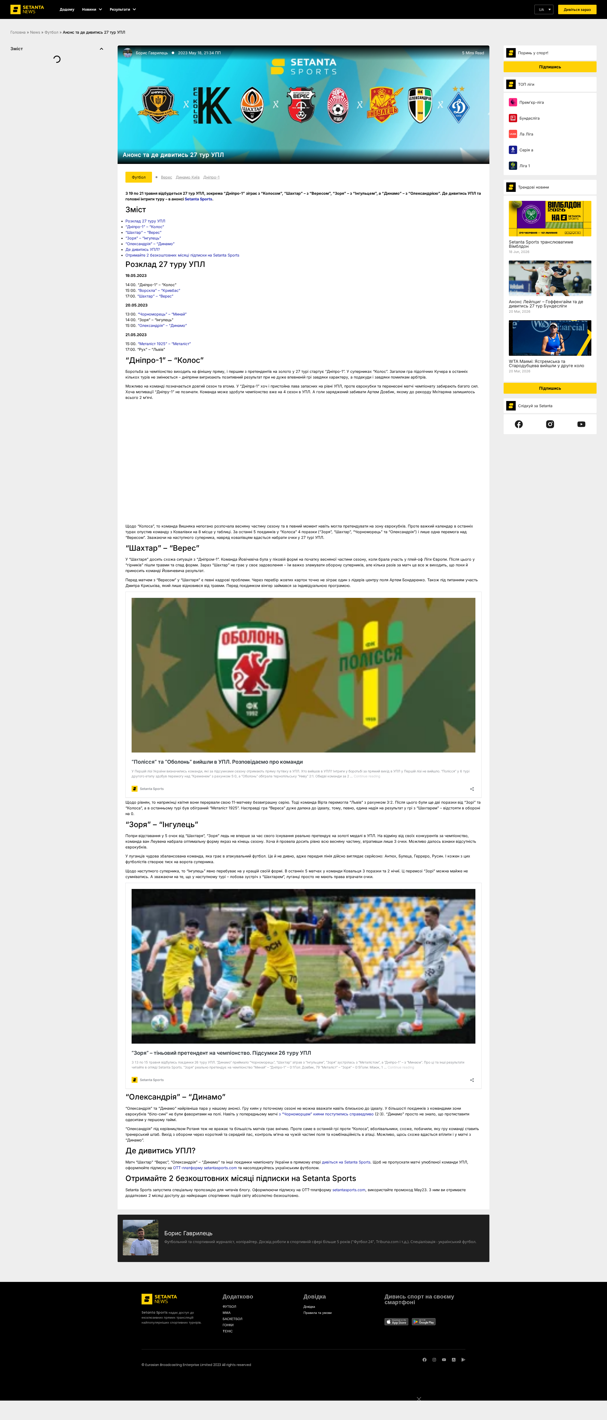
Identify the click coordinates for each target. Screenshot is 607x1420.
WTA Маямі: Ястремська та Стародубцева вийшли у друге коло (546, 363)
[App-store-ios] (454, 1360)
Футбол (51, 32)
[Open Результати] (134, 9)
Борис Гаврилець (152, 52)
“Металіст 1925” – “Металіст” (164, 343)
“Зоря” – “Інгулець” (143, 238)
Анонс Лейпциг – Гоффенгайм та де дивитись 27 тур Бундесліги (546, 303)
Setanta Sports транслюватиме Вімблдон (541, 244)
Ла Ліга (526, 134)
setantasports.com (348, 1189)
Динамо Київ (188, 177)
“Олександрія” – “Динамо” (150, 243)
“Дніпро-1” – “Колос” (144, 226)
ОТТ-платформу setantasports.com (205, 1167)
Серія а (526, 150)
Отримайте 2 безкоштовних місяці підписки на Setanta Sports (182, 255)
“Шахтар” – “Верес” (143, 232)
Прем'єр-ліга (532, 102)
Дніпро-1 (211, 177)
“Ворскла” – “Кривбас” (159, 290)
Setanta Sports (198, 199)
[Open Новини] (100, 9)
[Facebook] (425, 1360)
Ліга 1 (525, 165)
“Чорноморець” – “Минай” (162, 314)
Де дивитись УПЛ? (142, 249)
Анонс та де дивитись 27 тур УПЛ (173, 154)
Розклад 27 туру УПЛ (145, 221)
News (35, 32)
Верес (166, 177)
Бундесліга (530, 118)
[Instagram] (434, 1360)
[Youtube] (444, 1360)
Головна (18, 32)
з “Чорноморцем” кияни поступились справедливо (326, 1114)
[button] (543, 9)
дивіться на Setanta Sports (346, 1162)
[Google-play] (463, 1360)
